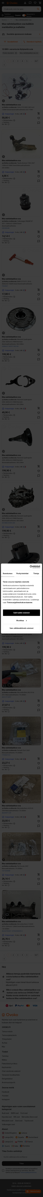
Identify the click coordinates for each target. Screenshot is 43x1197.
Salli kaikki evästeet (21, 613)
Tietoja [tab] (36, 573)
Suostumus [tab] (7, 573)
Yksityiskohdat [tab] (22, 573)
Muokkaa (20, 620)
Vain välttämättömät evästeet (21, 628)
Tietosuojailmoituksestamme (19, 602)
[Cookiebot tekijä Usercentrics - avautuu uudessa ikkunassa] (30, 566)
